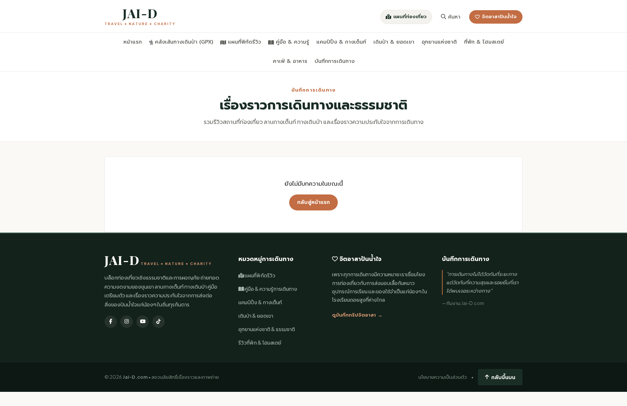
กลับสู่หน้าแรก (313, 202)
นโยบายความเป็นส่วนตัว (442, 377)
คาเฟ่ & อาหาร (290, 61)
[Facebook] (110, 321)
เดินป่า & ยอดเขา (393, 42)
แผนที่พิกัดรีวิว (244, 42)
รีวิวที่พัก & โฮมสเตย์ (259, 342)
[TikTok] (158, 321)
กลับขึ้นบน (503, 377)
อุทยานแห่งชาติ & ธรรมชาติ (266, 329)
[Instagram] (126, 321)
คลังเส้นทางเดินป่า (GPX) (184, 42)
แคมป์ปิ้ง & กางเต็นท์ (341, 42)
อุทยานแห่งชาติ (439, 42)
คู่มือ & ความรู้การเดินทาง (270, 289)
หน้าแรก (132, 42)
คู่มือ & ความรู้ (292, 42)
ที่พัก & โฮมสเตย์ (484, 42)
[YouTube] (142, 321)
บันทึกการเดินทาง (335, 61)
